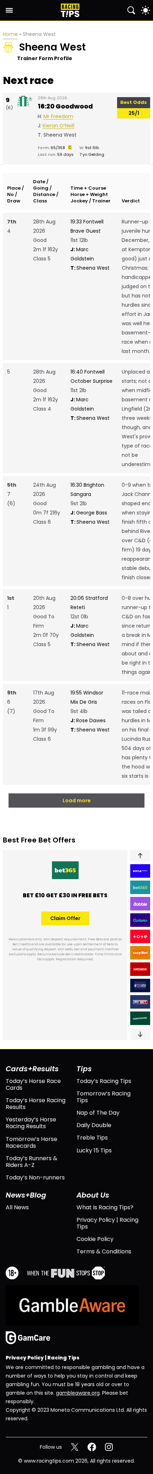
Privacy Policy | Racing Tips (107, 1223)
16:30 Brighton (87, 484)
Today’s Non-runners (35, 1177)
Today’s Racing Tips (103, 1081)
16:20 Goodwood (65, 106)
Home (10, 34)
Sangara (80, 494)
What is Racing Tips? (104, 1207)
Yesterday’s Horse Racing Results (31, 1123)
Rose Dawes (88, 720)
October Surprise (91, 381)
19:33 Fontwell (87, 221)
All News (17, 1207)
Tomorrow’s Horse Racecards (31, 1142)
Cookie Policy (95, 1239)
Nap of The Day (98, 1112)
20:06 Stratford (89, 598)
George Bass (88, 512)
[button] (140, 855)
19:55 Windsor (86, 692)
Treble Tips (92, 1137)
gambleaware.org (78, 1392)
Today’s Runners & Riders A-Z (31, 1161)
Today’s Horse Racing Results (35, 1103)
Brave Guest (85, 230)
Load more (77, 800)
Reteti (77, 607)
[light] (145, 10)
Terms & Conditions (103, 1251)
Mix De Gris (83, 702)
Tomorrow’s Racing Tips (103, 1097)
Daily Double (93, 1125)
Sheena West (90, 267)
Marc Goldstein (82, 254)
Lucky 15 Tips (94, 1150)
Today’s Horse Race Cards (33, 1084)
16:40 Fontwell (87, 371)
